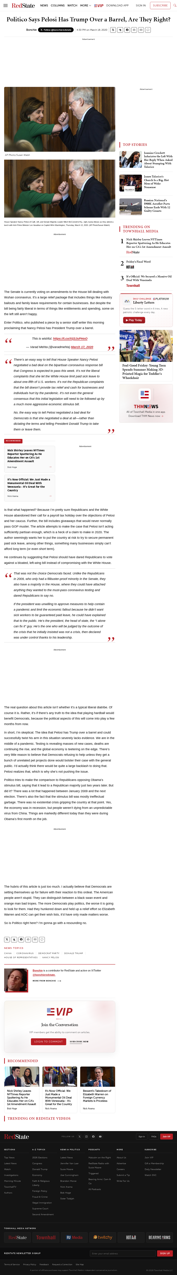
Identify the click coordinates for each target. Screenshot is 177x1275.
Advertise (121, 1163)
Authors (8, 1192)
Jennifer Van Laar (69, 1163)
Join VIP (166, 1136)
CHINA (8, 953)
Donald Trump (40, 1169)
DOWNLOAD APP (117, 5)
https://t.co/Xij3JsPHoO (70, 338)
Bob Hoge (12, 1108)
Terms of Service (12, 1264)
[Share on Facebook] (127, 30)
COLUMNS (58, 5)
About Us (121, 1157)
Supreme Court (40, 1208)
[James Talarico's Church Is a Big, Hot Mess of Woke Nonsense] (130, 183)
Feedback (44, 1264)
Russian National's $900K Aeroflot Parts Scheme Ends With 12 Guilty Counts (157, 205)
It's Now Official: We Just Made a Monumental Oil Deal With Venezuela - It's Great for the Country (58, 1097)
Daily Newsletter (153, 1169)
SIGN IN (141, 5)
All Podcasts (94, 1189)
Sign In (142, 1136)
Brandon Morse (68, 1181)
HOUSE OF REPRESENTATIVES (21, 957)
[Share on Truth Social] (120, 30)
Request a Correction (62, 1264)
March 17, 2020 (82, 347)
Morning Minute (12, 1181)
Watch (7, 1169)
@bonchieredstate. (44, 974)
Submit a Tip (123, 1175)
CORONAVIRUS (25, 953)
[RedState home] (16, 1136)
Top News (9, 1157)
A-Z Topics (38, 1150)
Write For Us (123, 1181)
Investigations (11, 1175)
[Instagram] (86, 1136)
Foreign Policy (39, 1191)
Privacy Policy (29, 1264)
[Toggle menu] (5, 5)
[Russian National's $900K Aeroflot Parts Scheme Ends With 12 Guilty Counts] (130, 206)
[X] (79, 1136)
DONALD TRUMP (73, 953)
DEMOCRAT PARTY (48, 953)
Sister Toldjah (67, 1198)
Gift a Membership (154, 1163)
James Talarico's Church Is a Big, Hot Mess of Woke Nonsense (156, 182)
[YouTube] (100, 1136)
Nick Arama (51, 1108)
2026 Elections (39, 1157)
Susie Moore (66, 1169)
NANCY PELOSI (50, 957)
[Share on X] (113, 30)
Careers (121, 1169)
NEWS (44, 5)
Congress (37, 1163)
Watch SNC (150, 1175)
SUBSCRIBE (160, 5)
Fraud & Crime (40, 1197)
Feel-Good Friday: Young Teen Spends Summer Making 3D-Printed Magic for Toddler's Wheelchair (144, 371)
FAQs (153, 1136)
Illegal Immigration (42, 1202)
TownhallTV (10, 1187)
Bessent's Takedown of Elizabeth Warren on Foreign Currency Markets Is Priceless (97, 1095)
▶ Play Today (134, 320)
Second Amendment (43, 1214)
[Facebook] (93, 1136)
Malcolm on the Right (99, 1157)
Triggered (93, 1173)
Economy (37, 1175)
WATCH (72, 5)
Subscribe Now (79, 1042)
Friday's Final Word (138, 261)
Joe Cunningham (69, 1175)
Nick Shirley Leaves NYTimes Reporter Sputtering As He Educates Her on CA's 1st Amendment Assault (21, 1097)
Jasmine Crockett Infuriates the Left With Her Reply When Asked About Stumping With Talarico (158, 160)
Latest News (10, 1163)
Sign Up (165, 1253)
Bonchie (31, 29)
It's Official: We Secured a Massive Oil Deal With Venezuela (149, 278)
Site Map (80, 1264)
